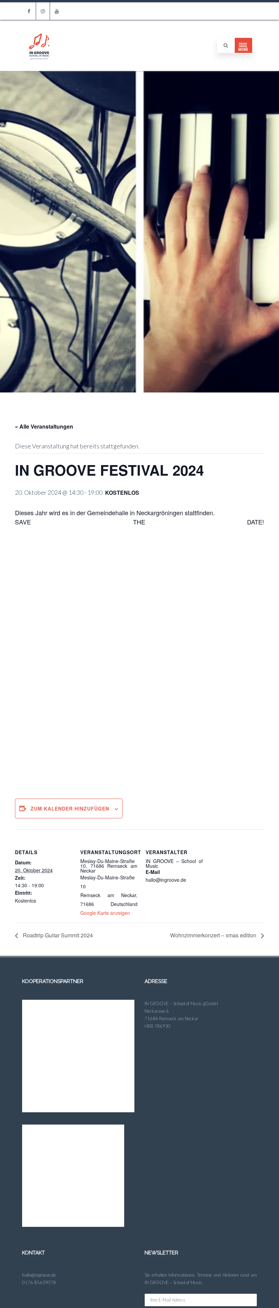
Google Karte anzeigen (105, 912)
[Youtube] (57, 11)
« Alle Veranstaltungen (44, 426)
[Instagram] (43, 11)
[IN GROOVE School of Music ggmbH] (39, 68)
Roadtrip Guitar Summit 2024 (57, 935)
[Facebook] (29, 11)
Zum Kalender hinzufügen (70, 808)
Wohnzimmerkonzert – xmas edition (214, 935)
